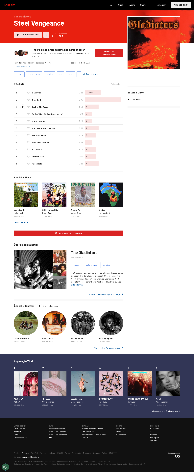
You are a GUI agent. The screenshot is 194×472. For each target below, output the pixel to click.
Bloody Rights (38, 121)
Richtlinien (83, 461)
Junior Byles (76, 213)
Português (76, 453)
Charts (143, 4)
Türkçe (104, 453)
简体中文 (113, 453)
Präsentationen (20, 437)
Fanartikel (86, 437)
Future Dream (38, 156)
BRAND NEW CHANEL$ (138, 399)
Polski (67, 453)
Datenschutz (73, 461)
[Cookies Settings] (5, 467)
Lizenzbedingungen (60, 461)
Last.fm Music (108, 461)
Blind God (36, 100)
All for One (37, 149)
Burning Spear (106, 338)
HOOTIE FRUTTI (106, 399)
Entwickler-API (88, 431)
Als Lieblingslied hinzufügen (28, 92)
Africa (102, 210)
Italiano (52, 453)
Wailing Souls (77, 338)
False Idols (37, 163)
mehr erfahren (77, 285)
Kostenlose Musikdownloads (94, 434)
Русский (87, 453)
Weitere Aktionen (46, 35)
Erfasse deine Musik (56, 428)
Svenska (96, 453)
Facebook (154, 428)
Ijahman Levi (104, 213)
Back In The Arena (40, 107)
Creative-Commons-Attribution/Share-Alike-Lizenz (93, 464)
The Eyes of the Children (43, 128)
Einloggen (161, 4)
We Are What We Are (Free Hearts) (47, 114)
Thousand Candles (40, 142)
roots (70, 74)
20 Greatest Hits (50, 210)
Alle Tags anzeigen (90, 74)
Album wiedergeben (29, 35)
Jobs (16, 434)
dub (60, 74)
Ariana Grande (162, 402)
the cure (46, 399)
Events (132, 4)
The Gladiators (84, 252)
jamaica (49, 74)
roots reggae (34, 74)
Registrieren (181, 5)
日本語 (60, 453)
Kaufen (18, 202)
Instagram (154, 437)
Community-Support (57, 431)
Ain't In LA (18, 399)
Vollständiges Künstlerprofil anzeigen (105, 294)
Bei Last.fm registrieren (109, 52)
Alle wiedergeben (50, 306)
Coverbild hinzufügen (154, 65)
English (17, 453)
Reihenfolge (116, 84)
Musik (121, 4)
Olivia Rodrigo (48, 402)
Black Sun (36, 92)
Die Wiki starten (20, 66)
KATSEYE (103, 402)
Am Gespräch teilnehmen (70, 233)
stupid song (76, 399)
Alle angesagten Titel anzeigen (165, 411)
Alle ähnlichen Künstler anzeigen (107, 348)
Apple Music (137, 99)
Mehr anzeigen (20, 222)
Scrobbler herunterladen (92, 428)
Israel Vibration (21, 338)
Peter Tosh (18, 213)
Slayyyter (131, 402)
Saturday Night (39, 135)
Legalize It (19, 210)
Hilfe (50, 437)
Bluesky (153, 434)
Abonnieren (121, 434)
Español (34, 453)
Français (43, 453)
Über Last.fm (19, 428)
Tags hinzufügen (79, 74)
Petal (158, 399)
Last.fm (13, 5)
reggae (19, 74)
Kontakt (17, 431)
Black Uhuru (47, 213)
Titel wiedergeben (22, 107)
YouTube (153, 440)
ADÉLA (17, 402)
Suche (111, 5)
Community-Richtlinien (57, 434)
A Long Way (76, 210)
